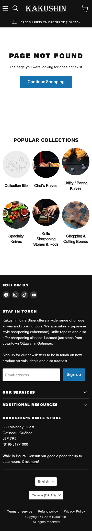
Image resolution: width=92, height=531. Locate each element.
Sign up (74, 374)
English (43, 481)
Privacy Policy (74, 511)
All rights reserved (46, 522)
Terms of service (19, 511)
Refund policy (48, 511)
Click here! (30, 461)
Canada (44, 495)
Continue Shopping (46, 81)
